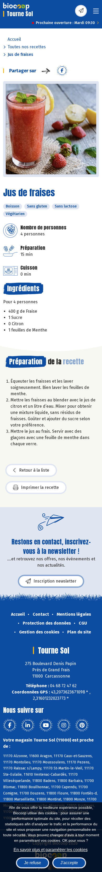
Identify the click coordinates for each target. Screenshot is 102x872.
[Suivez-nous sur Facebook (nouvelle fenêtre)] (9, 725)
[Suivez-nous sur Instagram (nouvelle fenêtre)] (63, 725)
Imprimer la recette (40, 487)
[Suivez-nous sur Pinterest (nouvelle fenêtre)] (81, 725)
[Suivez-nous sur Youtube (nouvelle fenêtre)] (45, 725)
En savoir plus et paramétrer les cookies (51, 849)
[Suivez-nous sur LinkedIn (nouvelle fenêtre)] (27, 725)
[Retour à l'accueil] (16, 6)
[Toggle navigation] (96, 12)
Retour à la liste (34, 470)
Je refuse (32, 863)
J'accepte (69, 863)
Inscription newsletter (54, 581)
